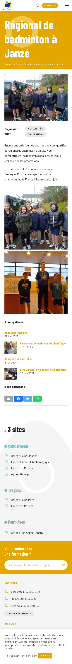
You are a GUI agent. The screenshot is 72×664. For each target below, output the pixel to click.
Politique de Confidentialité (21, 655)
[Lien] (8, 5)
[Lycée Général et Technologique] (7, 462)
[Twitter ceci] (27, 399)
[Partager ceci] (18, 399)
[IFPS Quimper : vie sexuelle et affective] (10, 374)
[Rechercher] (38, 5)
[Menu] (66, 5)
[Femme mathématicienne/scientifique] (10, 348)
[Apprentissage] (7, 474)
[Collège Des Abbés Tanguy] (7, 532)
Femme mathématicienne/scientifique (43, 343)
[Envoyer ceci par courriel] (8, 399)
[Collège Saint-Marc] (7, 499)
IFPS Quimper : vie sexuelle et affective (43, 369)
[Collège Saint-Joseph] (7, 455)
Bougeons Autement (16, 332)
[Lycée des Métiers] (7, 468)
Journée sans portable (18, 359)
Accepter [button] (45, 655)
